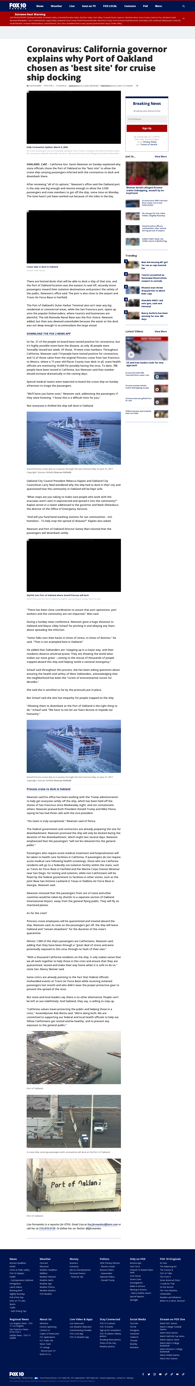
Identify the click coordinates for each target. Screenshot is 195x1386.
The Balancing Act (168, 1266)
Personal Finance (78, 1273)
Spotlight (134, 1300)
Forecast (44, 1263)
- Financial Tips (76, 1276)
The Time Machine (168, 1290)
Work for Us (45, 1354)
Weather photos (107, 1346)
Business (74, 1263)
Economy (74, 1266)
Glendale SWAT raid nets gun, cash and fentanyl (152, 303)
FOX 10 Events (106, 1326)
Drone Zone (135, 1279)
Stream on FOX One (172, 1319)
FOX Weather (46, 1294)
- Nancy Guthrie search (140, 1293)
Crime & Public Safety (20, 1270)
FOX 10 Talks (166, 1273)
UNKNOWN (165, 1294)
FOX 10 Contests (107, 1323)
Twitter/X (134, 1337)
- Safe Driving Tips (18, 1311)
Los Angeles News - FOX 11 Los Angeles (21, 1324)
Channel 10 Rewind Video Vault (141, 1271)
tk (166, 1374)
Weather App (46, 1283)
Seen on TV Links (17, 1300)
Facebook (134, 1333)
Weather (45, 1259)
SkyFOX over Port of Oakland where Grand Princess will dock (58, 595)
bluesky (171, 1374)
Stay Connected (110, 1319)
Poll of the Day (16, 1297)
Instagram (134, 1330)
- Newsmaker (106, 1273)
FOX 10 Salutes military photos (110, 1335)
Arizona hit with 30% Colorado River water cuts (137, 373)
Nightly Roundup (17, 1294)
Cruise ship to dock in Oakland (42, 266)
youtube (160, 1374)
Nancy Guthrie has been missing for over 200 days (154, 316)
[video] (146, 348)
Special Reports (137, 1296)
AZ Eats (163, 1263)
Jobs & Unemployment (80, 1270)
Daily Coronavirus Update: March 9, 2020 (47, 147)
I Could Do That (167, 1283)
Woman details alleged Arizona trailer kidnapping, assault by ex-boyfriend (145, 190)
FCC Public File (46, 1340)
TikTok (133, 1326)
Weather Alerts (46, 1280)
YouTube (134, 1323)
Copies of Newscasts (49, 1333)
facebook (143, 1374)
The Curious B (166, 1270)
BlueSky (133, 1344)
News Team (45, 1344)
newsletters (183, 1374)
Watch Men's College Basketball (169, 1344)
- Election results (107, 1266)
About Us (46, 1319)
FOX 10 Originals (170, 1259)
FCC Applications (47, 1337)
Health (13, 1276)
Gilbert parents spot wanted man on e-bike (138, 412)
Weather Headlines (48, 1270)
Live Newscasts (77, 1323)
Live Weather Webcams (81, 1326)
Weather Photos (47, 1287)
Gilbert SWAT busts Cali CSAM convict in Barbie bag (154, 240)
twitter (149, 1374)
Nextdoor (134, 1347)
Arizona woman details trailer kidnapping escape (137, 386)
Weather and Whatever (170, 1297)
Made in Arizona (137, 1286)
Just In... (130, 156)
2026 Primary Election (110, 1263)
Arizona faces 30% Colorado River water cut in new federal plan (154, 202)
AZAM (12, 1266)
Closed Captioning (48, 1326)
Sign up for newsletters (110, 1330)
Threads (133, 1340)
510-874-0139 (47, 1228)
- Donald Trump (107, 1280)
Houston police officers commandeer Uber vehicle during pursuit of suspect (154, 228)
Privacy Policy (150, 142)
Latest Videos (134, 331)
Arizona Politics (107, 1270)
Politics (104, 1259)
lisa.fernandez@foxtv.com (103, 1224)
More (158, 6)
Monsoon (44, 1266)
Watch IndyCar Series (169, 1339)
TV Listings (45, 1347)
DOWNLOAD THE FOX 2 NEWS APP (49, 333)
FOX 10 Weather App (79, 1337)
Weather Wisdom (48, 1290)
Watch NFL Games (168, 1323)
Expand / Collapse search (183, 6)
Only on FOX (137, 1259)
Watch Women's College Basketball (171, 1350)
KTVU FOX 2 (49, 85)
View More (161, 156)
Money (74, 1259)
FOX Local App (76, 1333)
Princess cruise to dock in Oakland (48, 789)
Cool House (135, 1276)
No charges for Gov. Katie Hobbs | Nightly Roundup (153, 214)
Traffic (13, 1307)
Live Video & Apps (81, 1319)
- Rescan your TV (47, 1350)
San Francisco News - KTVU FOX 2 (20, 1330)
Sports (13, 1304)
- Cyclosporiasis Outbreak (21, 1280)
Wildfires (44, 1273)
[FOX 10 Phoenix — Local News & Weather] (19, 6)
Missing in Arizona (138, 1289)
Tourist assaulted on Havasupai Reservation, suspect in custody (154, 278)
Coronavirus (61, 85)
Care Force (135, 1266)
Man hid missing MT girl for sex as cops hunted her (154, 265)
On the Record (166, 1287)
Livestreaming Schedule (81, 1330)
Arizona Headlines (18, 1263)
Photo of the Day (108, 1343)
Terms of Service (148, 144)
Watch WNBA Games (170, 1355)
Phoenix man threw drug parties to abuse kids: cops (153, 290)
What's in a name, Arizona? (172, 1300)
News (13, 1259)
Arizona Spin (135, 1263)
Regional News (19, 1319)
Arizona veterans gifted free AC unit (138, 399)
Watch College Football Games (170, 1328)
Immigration (15, 1283)
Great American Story (170, 1280)
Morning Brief (16, 1290)
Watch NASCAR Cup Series (172, 1336)
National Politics (107, 1276)
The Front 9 (165, 1276)
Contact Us (45, 1330)
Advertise (44, 1323)
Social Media (138, 1319)
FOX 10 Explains (17, 1273)
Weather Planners (48, 1276)
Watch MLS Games (169, 1358)
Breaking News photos (110, 1339)
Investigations (136, 1282)
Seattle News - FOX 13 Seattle (20, 1336)
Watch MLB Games (169, 1332)
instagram (154, 1374)
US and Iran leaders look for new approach (145, 364)
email (177, 1374)
